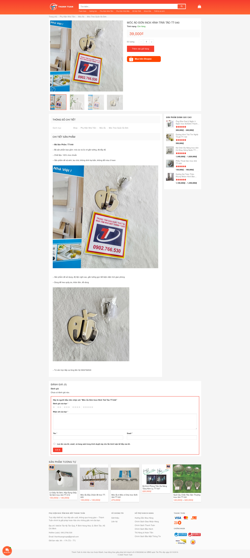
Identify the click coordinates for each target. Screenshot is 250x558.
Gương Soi (93, 11)
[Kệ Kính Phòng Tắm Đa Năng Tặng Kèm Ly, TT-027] (156, 474)
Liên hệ (114, 521)
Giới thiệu (115, 517)
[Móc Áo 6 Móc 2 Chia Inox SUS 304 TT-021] (125, 478)
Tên (55, 433)
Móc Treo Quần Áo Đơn (97, 16)
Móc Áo (81, 16)
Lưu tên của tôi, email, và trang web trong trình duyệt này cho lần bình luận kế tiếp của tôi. (93, 444)
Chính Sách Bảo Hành (144, 529)
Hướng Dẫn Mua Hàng (144, 517)
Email (130, 433)
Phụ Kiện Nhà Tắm (106, 11)
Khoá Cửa (147, 11)
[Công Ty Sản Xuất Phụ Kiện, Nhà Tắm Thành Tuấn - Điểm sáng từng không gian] (62, 6)
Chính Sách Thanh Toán (145, 525)
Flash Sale (82, 11)
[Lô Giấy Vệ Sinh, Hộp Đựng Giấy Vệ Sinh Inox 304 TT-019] (63, 477)
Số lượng (130, 41)
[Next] (121, 56)
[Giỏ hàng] (199, 6)
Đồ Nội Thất (136, 11)
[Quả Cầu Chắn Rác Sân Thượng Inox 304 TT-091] (187, 478)
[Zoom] (53, 89)
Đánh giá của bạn (60, 403)
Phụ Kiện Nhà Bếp (122, 11)
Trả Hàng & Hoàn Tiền (144, 532)
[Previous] (51, 56)
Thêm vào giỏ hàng (140, 48)
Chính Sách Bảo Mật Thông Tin (148, 536)
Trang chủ (53, 16)
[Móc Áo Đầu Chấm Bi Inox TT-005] (94, 478)
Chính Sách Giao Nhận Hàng (147, 521)
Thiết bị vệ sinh (159, 11)
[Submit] (181, 6)
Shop (75, 127)
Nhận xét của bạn (60, 412)
